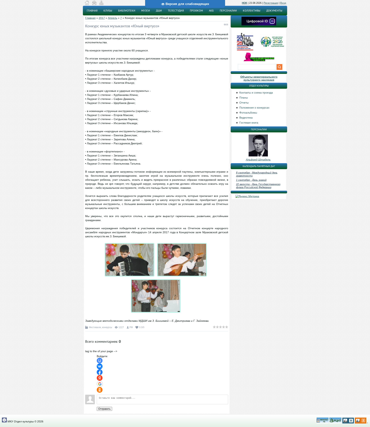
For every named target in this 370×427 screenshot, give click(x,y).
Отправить (104, 408)
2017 (102, 17)
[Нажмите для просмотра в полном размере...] (130, 276)
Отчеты (244, 102)
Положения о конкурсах (254, 107)
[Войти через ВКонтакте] (100, 366)
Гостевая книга (248, 122)
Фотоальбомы (248, 112)
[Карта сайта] (101, 4)
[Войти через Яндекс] (100, 378)
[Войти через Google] (100, 384)
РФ (131, 327)
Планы (243, 97)
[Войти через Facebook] (100, 372)
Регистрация (271, 3)
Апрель (112, 17)
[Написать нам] (94, 4)
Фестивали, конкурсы (100, 327)
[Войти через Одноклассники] (100, 390)
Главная (90, 17)
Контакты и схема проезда (256, 92)
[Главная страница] (87, 4)
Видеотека (246, 117)
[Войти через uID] (100, 360)
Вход (283, 3)
